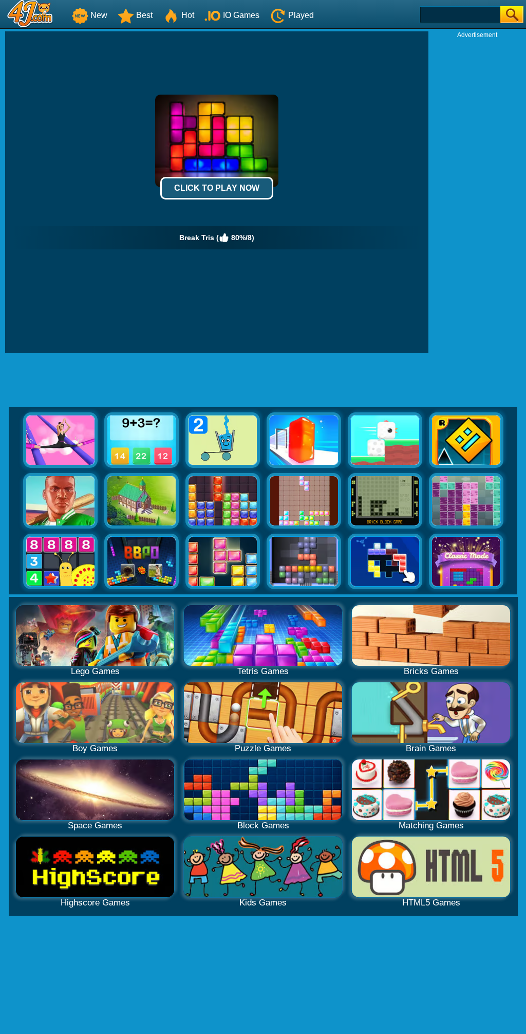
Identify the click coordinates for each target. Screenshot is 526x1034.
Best (144, 15)
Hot (187, 15)
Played (301, 15)
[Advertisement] (477, 193)
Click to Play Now (216, 188)
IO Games (241, 15)
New (98, 15)
